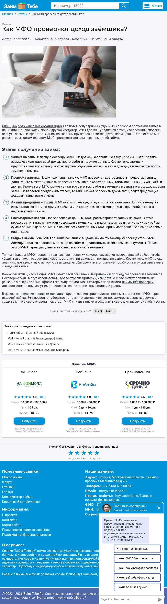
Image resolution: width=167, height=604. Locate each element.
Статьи (7, 492)
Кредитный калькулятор (21, 502)
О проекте (9, 515)
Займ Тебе (21, 6)
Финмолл (29, 372)
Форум (7, 482)
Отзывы (8, 487)
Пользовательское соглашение (25, 530)
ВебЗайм (83, 372)
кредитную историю (38, 262)
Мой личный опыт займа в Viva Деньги (33, 344)
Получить (29, 421)
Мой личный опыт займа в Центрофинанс (35, 338)
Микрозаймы (12, 477)
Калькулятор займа (17, 497)
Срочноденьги (137, 372)
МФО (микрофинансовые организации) (32, 126)
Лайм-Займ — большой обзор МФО (31, 332)
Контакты (9, 520)
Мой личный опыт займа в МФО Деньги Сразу (38, 349)
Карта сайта (11, 525)
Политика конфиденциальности (26, 535)
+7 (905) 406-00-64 (117, 486)
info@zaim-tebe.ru (111, 491)
